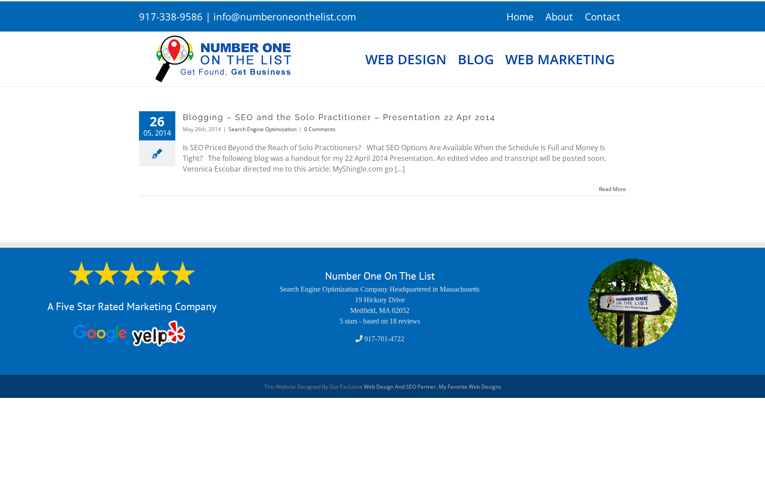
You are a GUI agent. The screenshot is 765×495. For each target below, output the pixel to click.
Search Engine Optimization (262, 129)
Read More (612, 189)
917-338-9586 (171, 16)
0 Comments (320, 129)
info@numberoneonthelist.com (284, 16)
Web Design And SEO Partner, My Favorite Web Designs (432, 386)
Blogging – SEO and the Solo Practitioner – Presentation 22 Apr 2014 (339, 117)
